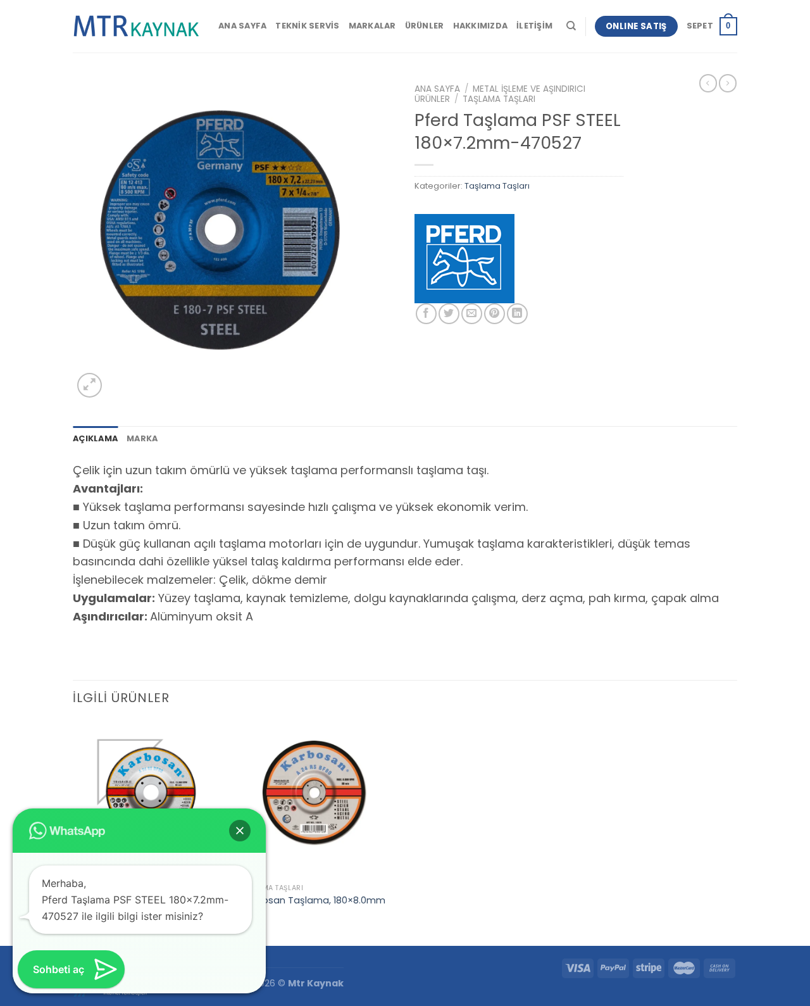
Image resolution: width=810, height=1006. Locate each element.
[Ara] (571, 26)
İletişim (534, 25)
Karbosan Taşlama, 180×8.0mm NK (313, 906)
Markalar (372, 25)
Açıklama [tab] (95, 438)
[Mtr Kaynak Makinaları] (136, 26)
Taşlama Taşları (499, 99)
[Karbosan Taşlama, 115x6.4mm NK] (151, 799)
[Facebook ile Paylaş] (426, 313)
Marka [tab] (142, 438)
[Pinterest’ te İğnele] (494, 313)
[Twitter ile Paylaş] (449, 313)
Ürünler (424, 25)
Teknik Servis (307, 25)
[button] (240, 830)
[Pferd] (464, 258)
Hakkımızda (480, 25)
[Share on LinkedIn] (517, 313)
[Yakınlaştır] (89, 385)
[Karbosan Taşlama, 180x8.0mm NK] (319, 799)
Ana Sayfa (242, 25)
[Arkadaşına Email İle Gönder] (471, 313)
